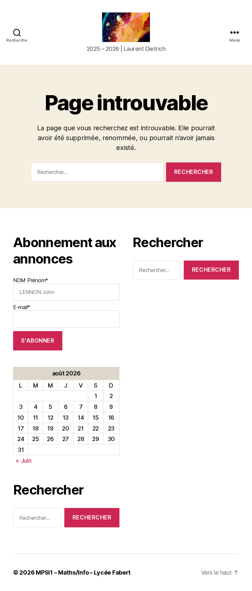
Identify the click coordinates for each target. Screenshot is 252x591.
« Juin (23, 460)
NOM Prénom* (30, 280)
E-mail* (21, 307)
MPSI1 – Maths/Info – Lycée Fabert (83, 572)
